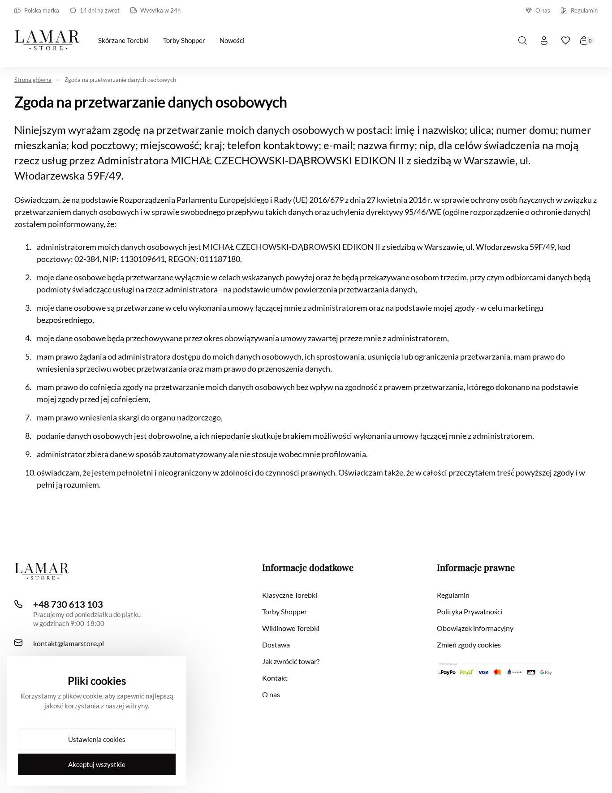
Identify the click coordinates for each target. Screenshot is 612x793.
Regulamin (584, 10)
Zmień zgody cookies (469, 644)
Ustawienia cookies (96, 739)
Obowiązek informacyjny (475, 628)
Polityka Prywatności (469, 611)
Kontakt (275, 677)
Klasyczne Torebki (289, 595)
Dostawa (276, 644)
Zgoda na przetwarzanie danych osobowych (120, 79)
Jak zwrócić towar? (290, 661)
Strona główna (33, 79)
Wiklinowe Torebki (290, 628)
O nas (542, 10)
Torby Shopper (284, 611)
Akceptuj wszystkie (96, 764)
